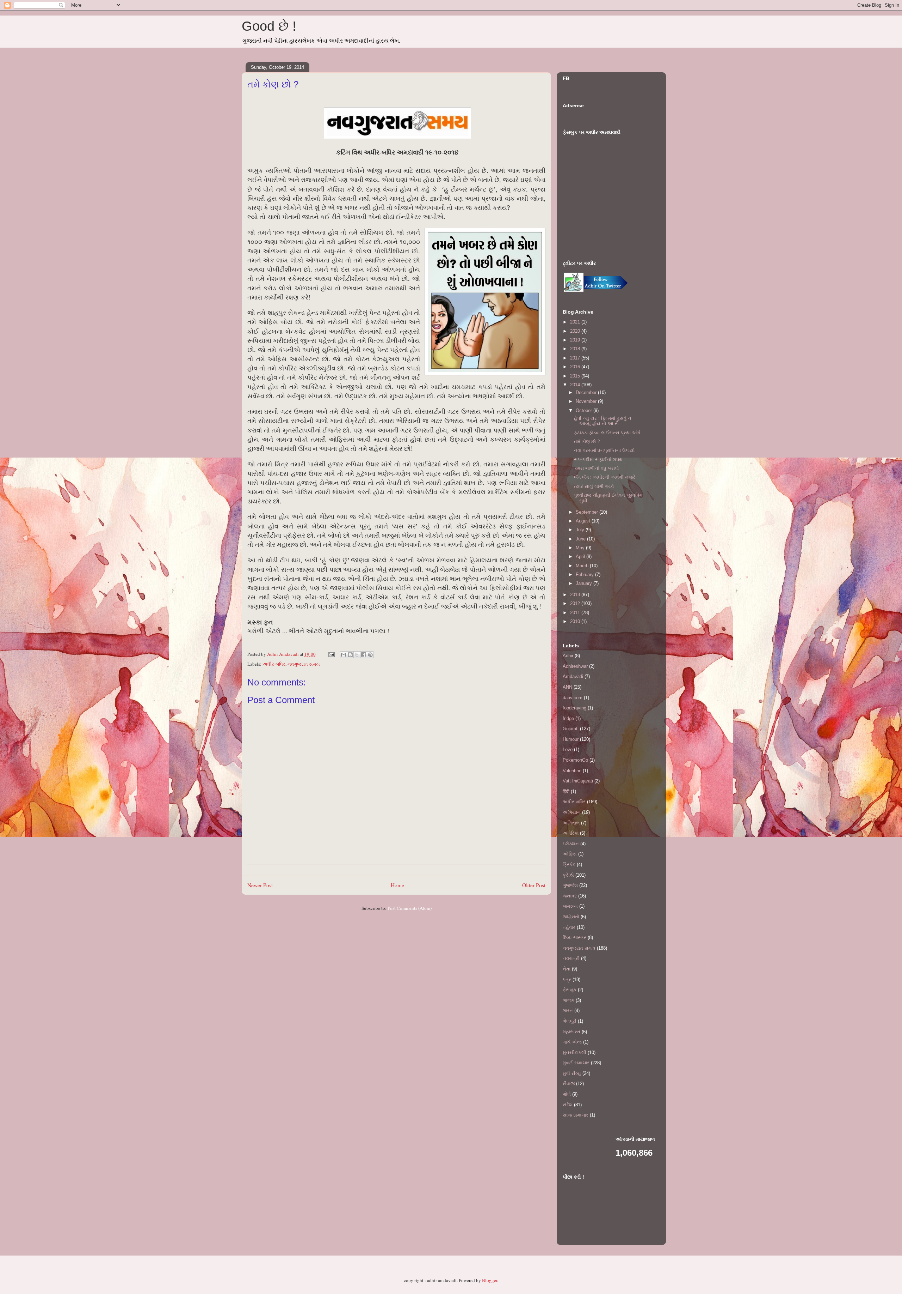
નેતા (566, 969)
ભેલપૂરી (569, 1021)
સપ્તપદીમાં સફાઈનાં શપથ (598, 459)
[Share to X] (356, 654)
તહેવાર (569, 927)
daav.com (572, 697)
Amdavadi (573, 676)
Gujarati (571, 728)
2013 (575, 594)
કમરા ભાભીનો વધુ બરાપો (596, 468)
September (587, 512)
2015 (575, 376)
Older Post (533, 885)
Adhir (568, 655)
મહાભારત (571, 1031)
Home (397, 885)
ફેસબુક (569, 989)
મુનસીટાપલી (574, 1052)
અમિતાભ (571, 823)
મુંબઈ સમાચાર (576, 1062)
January (584, 583)
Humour (571, 739)
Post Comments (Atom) (410, 908)
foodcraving (574, 708)
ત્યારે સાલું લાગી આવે (594, 486)
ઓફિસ (570, 854)
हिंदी (566, 791)
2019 (575, 340)
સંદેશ (568, 1104)
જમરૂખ (570, 906)
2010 (575, 621)
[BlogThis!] (350, 654)
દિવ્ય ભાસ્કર (574, 937)
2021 (575, 322)
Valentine (572, 770)
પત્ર (567, 979)
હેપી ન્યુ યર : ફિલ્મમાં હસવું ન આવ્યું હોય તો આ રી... (602, 421)
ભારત (568, 1010)
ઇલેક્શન (571, 843)
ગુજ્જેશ (570, 885)
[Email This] (343, 654)
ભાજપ (568, 1000)
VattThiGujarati (578, 781)
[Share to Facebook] (363, 654)
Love (568, 749)
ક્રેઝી (568, 875)
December (587, 392)
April (581, 556)
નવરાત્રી (571, 958)
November (587, 401)
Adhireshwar (575, 666)
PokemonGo (575, 760)
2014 (575, 384)
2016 (575, 366)
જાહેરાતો (571, 916)
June (581, 539)
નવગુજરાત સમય (304, 664)
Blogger (489, 1280)
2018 (575, 348)
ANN (567, 687)
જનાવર (570, 896)
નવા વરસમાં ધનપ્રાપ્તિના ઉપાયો (604, 450)
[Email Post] (331, 654)
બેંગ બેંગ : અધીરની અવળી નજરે (604, 477)
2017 (575, 358)
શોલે (567, 1094)
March (583, 565)
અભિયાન (572, 812)
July (581, 529)
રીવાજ (569, 1083)
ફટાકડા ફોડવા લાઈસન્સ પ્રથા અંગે (607, 432)
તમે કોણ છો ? (587, 441)
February (585, 574)
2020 (575, 331)
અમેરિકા (571, 833)
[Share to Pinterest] (370, 654)
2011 (575, 612)
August (584, 521)
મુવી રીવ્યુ (572, 1073)
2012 (575, 603)
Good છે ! (269, 26)
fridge (568, 718)
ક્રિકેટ (569, 864)
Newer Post (260, 885)
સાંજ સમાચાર (575, 1115)
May (581, 547)
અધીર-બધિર (273, 664)
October (584, 410)
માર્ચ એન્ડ (572, 1042)
